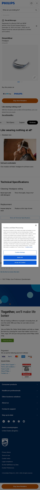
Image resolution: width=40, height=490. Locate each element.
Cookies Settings (20, 252)
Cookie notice (28, 247)
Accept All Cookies (20, 262)
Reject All (20, 257)
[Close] (36, 225)
